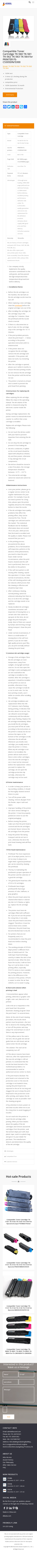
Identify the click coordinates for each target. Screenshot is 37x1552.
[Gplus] (7, 1507)
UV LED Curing (8, 1526)
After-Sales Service (9, 1465)
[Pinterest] (13, 1507)
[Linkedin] (10, 1507)
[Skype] (16, 1507)
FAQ (4, 1467)
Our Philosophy (8, 1462)
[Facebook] (4, 1507)
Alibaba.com (7, 1516)
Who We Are (7, 1457)
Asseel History (8, 1460)
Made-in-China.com (10, 1512)
